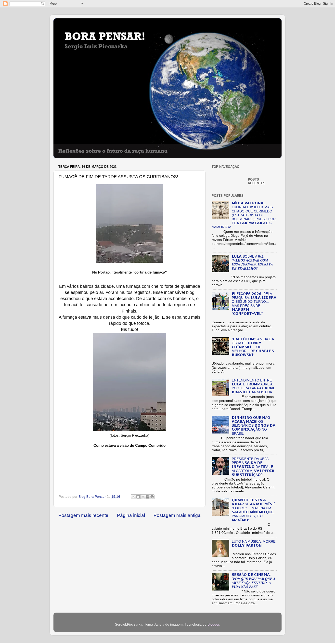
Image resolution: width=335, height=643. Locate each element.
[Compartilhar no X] (142, 496)
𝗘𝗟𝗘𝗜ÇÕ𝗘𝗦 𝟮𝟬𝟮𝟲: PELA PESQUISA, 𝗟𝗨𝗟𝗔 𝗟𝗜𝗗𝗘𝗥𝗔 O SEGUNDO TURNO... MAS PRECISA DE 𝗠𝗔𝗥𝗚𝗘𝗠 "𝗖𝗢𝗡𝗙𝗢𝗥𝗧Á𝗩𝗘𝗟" (254, 303)
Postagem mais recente (83, 515)
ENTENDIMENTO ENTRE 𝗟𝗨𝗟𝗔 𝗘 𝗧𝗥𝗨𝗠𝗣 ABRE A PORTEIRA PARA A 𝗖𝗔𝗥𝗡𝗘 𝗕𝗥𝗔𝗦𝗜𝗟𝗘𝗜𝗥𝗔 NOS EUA (253, 386)
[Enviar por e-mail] (133, 496)
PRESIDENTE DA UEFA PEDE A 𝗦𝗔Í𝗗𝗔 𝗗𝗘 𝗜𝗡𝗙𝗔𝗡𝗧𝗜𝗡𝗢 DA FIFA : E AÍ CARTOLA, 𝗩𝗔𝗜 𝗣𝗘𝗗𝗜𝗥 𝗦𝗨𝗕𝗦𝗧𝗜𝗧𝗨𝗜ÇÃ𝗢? (253, 467)
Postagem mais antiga (177, 515)
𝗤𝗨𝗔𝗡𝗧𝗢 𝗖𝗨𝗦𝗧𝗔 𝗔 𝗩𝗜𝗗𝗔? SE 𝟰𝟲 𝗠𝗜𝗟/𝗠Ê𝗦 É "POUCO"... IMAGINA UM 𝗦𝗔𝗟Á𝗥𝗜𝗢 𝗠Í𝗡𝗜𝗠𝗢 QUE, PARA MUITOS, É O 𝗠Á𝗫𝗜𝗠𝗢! (254, 510)
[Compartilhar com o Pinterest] (152, 496)
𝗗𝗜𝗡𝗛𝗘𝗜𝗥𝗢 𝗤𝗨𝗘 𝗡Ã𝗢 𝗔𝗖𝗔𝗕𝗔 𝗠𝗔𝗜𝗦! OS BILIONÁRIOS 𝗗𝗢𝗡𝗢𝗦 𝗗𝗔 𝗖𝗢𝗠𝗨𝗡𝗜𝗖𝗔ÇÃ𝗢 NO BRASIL (253, 425)
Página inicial (131, 515)
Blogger (213, 624)
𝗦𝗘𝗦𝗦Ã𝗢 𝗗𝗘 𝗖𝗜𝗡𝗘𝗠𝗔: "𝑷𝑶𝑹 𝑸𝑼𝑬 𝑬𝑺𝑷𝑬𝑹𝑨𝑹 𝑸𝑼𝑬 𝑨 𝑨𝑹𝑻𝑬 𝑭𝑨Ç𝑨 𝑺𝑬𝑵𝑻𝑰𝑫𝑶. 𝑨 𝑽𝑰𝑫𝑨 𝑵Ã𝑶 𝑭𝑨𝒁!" (253, 581)
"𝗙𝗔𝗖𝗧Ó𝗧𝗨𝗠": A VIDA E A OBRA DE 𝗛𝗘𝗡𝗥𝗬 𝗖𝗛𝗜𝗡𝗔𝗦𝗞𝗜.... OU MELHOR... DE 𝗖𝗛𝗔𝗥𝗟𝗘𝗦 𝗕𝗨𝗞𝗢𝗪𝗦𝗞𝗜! (253, 347)
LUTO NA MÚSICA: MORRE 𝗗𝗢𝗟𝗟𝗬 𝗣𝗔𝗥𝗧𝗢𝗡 (253, 543)
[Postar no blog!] (138, 496)
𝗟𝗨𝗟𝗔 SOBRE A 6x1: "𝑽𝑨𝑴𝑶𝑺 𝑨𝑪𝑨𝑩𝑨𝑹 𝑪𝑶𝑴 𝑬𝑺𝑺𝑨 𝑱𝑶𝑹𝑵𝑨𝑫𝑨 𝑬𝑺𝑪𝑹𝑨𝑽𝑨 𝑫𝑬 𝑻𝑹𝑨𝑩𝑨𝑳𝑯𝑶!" (252, 262)
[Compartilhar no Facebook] (147, 496)
